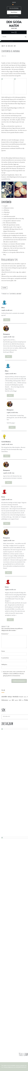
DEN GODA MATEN (14, 23)
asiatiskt (4, 697)
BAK (6, 46)
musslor (16, 700)
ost (22, 700)
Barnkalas (16, 697)
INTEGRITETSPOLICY (21, 1067)
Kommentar (5, 634)
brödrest (25, 696)
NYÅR (20, 700)
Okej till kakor (14, 12)
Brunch (21, 696)
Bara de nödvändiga (14, 8)
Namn (3, 651)
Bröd (15, 46)
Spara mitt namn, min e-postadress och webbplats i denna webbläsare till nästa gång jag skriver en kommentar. (14, 674)
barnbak (4, 287)
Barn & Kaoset (10, 46)
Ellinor (3, 307)
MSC (13, 700)
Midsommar (4, 700)
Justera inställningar (13, 16)
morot (10, 700)
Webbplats (4, 664)
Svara (6, 320)
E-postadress (5, 658)
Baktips (10, 696)
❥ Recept (3, 46)
